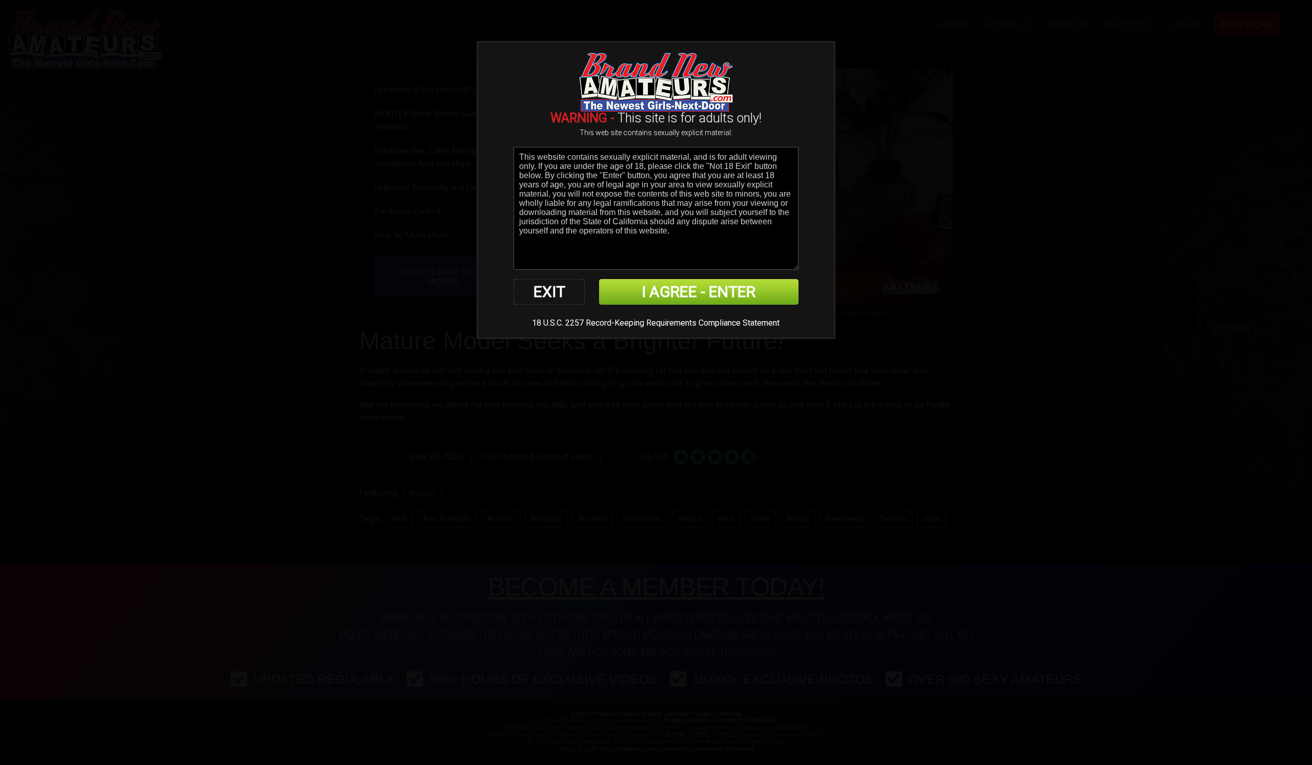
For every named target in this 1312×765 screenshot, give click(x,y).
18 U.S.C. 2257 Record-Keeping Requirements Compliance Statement (656, 323)
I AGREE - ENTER (698, 292)
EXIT (549, 292)
